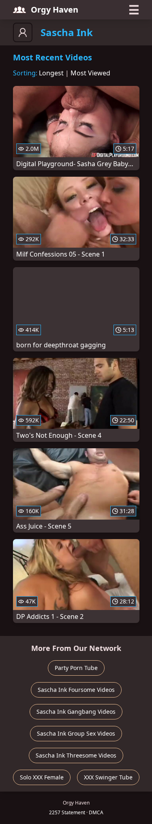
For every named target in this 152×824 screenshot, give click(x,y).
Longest (51, 72)
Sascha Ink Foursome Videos (76, 689)
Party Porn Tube (76, 668)
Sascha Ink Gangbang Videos (76, 711)
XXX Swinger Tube (108, 777)
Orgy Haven (54, 9)
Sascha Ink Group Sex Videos (76, 733)
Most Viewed (90, 72)
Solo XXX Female (42, 777)
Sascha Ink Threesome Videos (76, 755)
